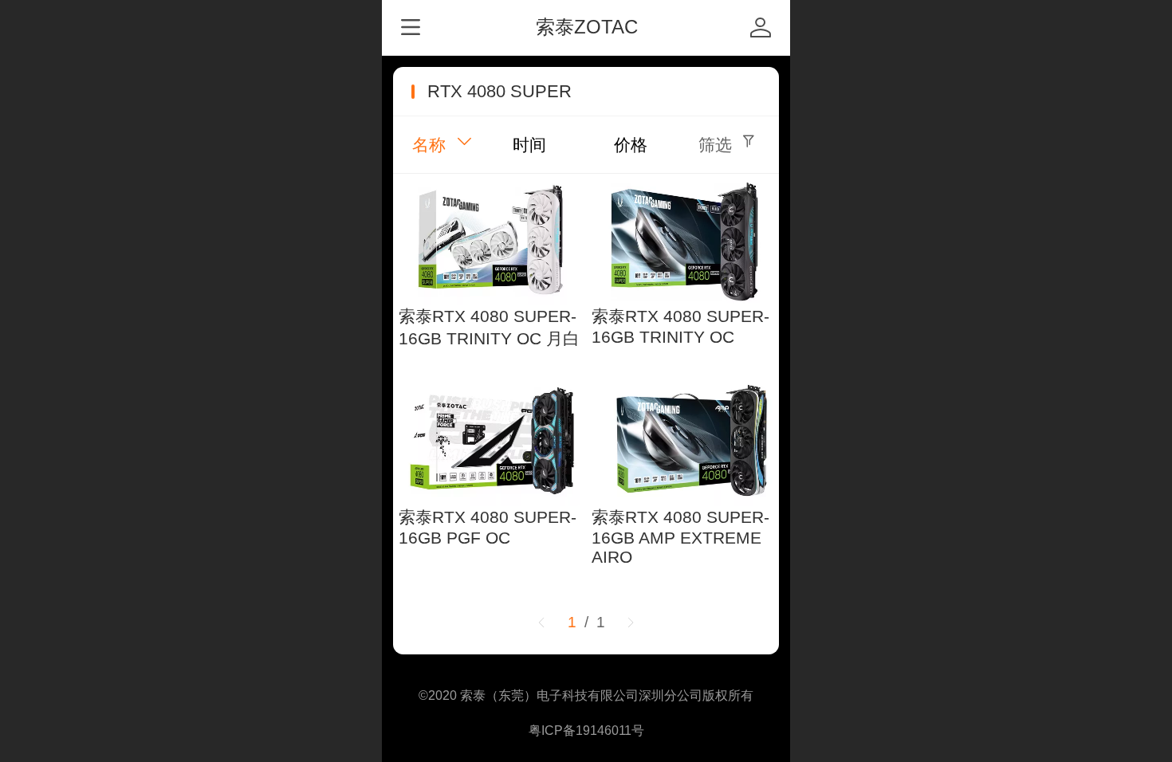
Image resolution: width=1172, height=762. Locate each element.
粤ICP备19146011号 (586, 730)
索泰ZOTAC (587, 26)
